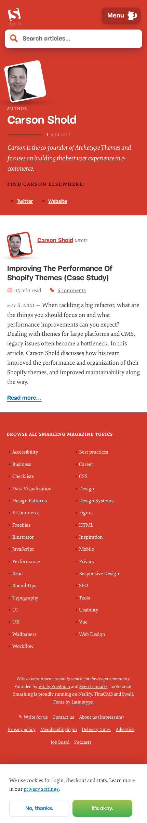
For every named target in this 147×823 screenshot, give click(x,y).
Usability (88, 610)
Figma (86, 513)
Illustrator (23, 537)
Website (57, 201)
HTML (86, 525)
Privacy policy (22, 729)
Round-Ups (24, 585)
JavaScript (23, 549)
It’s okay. (102, 808)
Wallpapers (24, 634)
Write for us (36, 717)
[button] (133, 39)
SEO (83, 585)
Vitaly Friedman (54, 686)
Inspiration (91, 537)
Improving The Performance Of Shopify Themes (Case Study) (59, 273)
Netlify (85, 694)
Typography (25, 598)
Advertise (125, 729)
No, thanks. (39, 808)
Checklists (23, 476)
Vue (83, 622)
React (18, 573)
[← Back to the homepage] (14, 15)
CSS (83, 476)
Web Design (92, 634)
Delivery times (96, 729)
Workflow (23, 646)
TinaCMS (103, 694)
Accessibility (25, 452)
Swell (127, 694)
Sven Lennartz (93, 686)
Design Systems (96, 501)
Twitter (25, 201)
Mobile (86, 549)
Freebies (21, 525)
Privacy (87, 561)
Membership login (58, 729)
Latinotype (82, 702)
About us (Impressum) (101, 717)
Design (86, 489)
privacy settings (41, 789)
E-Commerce (26, 513)
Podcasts (83, 742)
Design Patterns (29, 501)
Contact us (63, 717)
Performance (26, 561)
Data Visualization (32, 489)
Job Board (60, 742)
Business (21, 464)
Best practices (93, 452)
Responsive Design (99, 573)
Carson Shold (55, 240)
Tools (84, 598)
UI (15, 610)
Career (86, 464)
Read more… (24, 398)
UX (15, 622)
